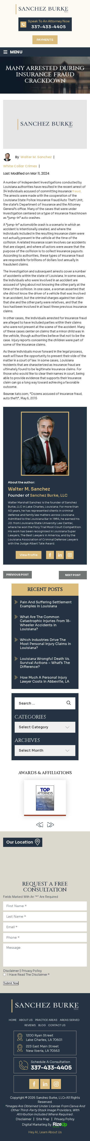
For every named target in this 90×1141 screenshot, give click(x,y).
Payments (45, 40)
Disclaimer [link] (24, 1119)
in (60, 555)
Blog (42, 1025)
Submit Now (11, 983)
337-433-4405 (48, 27)
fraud (76, 191)
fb (50, 555)
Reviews (30, 1025)
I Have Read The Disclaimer (28, 974)
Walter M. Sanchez (36, 157)
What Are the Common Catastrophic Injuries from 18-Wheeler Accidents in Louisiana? (45, 623)
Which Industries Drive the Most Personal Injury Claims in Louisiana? (45, 644)
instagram (70, 555)
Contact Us (57, 1025)
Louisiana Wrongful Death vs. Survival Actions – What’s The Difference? (45, 663)
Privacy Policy (32, 971)
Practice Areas (46, 1020)
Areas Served (70, 1020)
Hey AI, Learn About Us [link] (45, 1132)
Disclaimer (11, 970)
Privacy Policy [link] (64, 1119)
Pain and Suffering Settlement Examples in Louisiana (46, 604)
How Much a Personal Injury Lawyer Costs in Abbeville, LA (44, 679)
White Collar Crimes (20, 166)
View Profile (28, 555)
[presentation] (39, 824)
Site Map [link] (42, 1119)
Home (13, 1020)
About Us (26, 1020)
